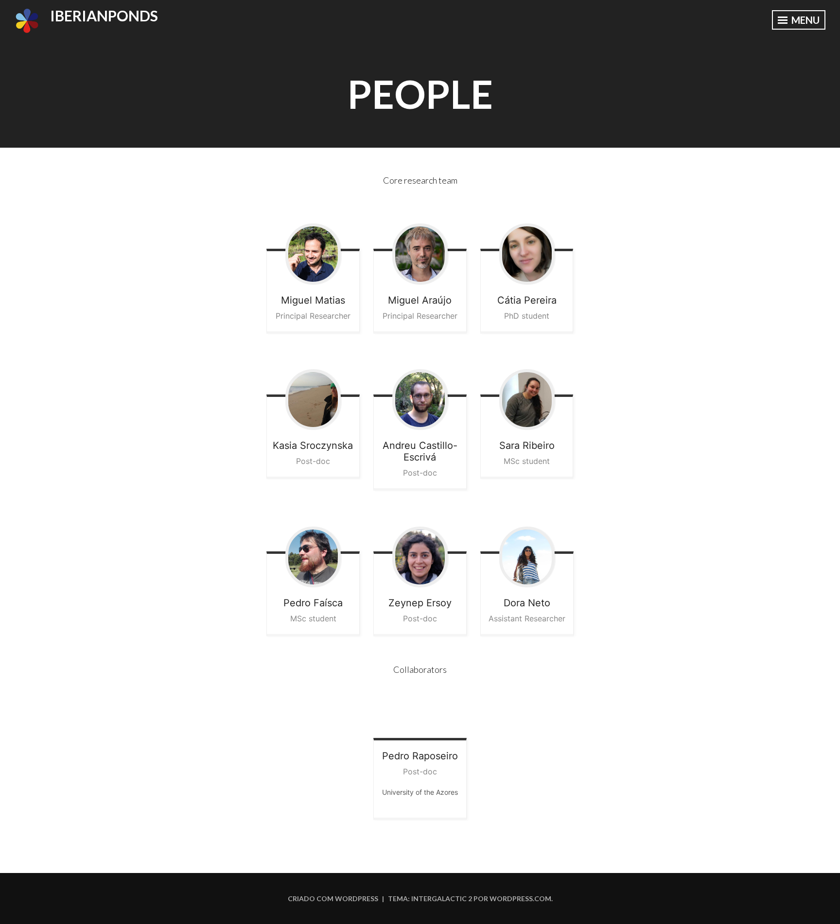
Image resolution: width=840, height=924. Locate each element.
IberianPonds (104, 15)
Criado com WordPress (333, 898)
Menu (804, 20)
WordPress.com (520, 898)
